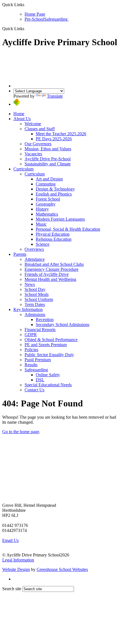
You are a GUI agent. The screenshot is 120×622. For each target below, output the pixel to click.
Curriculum (23, 169)
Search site (11, 588)
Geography (46, 204)
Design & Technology (55, 189)
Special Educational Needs (48, 384)
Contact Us (34, 389)
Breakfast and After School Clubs (54, 264)
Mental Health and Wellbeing (50, 279)
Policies (31, 349)
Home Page (35, 14)
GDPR (31, 334)
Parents (19, 254)
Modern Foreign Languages (60, 219)
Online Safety (48, 374)
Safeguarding (56, 19)
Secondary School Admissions (62, 324)
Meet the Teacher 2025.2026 (61, 133)
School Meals (37, 294)
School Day (35, 289)
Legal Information (18, 560)
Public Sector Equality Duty (49, 354)
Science (42, 244)
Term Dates (35, 304)
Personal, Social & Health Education (68, 229)
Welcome (33, 123)
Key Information (28, 309)
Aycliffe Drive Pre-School (48, 158)
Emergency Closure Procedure (51, 269)
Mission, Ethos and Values (48, 148)
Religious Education (53, 239)
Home (18, 113)
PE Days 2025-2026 (54, 138)
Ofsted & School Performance (51, 339)
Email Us (10, 540)
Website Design (16, 569)
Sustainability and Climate (48, 163)
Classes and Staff (40, 128)
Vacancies (33, 153)
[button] (26, 28)
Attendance (35, 259)
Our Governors (38, 143)
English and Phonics (54, 194)
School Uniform (39, 299)
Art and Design (49, 179)
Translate (55, 96)
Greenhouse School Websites (62, 569)
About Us (22, 118)
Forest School (48, 199)
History (42, 209)
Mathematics (47, 214)
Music (41, 224)
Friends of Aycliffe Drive (47, 274)
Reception (45, 319)
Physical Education (52, 234)
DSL (40, 379)
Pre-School (34, 19)
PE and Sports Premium (46, 344)
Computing (46, 184)
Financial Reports (40, 329)
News (30, 284)
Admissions (35, 314)
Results (31, 364)
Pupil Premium (38, 359)
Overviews (34, 249)
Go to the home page (20, 431)
